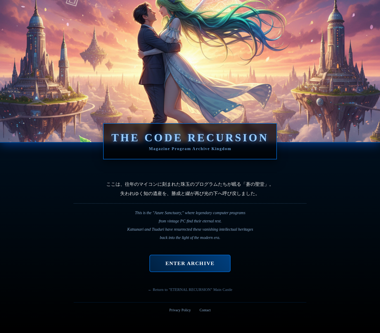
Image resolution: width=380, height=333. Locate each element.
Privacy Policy (180, 310)
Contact (205, 310)
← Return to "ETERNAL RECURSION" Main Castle (190, 290)
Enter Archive (190, 263)
